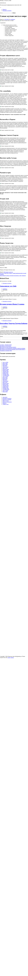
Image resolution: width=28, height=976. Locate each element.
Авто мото (5, 397)
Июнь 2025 (5, 378)
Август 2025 (5, 376)
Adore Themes (11, 657)
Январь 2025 (5, 384)
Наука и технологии (7, 401)
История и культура (7, 10)
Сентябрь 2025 (6, 375)
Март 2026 (5, 368)
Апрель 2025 (5, 381)
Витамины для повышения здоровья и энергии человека (12, 348)
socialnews (13, 19)
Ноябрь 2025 (5, 372)
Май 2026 (5, 365)
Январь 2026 (5, 370)
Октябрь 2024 (6, 388)
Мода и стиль (6, 400)
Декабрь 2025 (6, 371)
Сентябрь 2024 (6, 389)
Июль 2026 (5, 363)
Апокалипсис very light (8, 286)
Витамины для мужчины (5, 345)
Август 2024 (5, 390)
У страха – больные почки (6, 344)
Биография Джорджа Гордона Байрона (13, 323)
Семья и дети (5, 404)
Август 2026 (5, 362)
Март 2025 (5, 382)
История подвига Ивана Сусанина (12, 304)
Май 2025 (5, 379)
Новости (4, 9)
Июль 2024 (5, 391)
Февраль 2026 (6, 369)
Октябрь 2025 (6, 374)
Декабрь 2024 (6, 385)
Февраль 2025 (6, 383)
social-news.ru (3, 2)
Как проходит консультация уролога (8, 347)
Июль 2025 (5, 377)
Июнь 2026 (5, 364)
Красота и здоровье (7, 399)
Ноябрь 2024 (5, 387)
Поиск (1, 336)
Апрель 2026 (5, 367)
